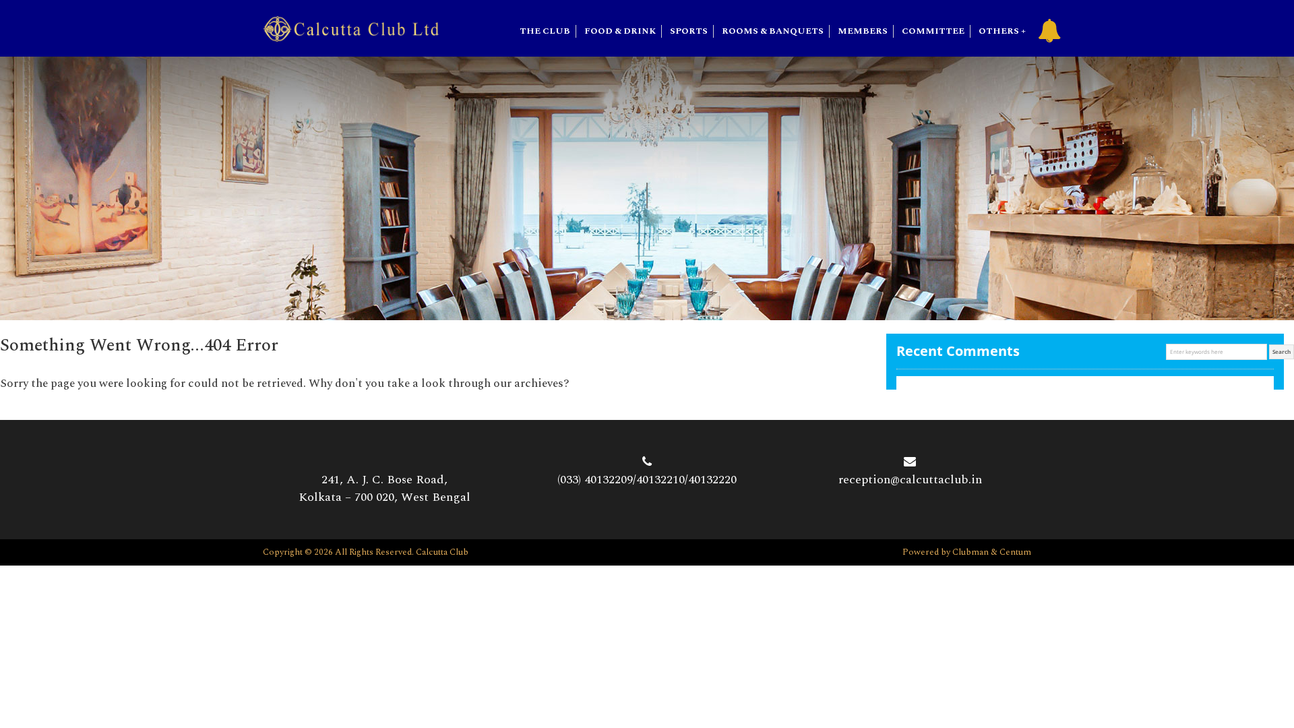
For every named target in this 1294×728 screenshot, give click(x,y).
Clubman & (975, 552)
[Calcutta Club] (351, 28)
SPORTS (689, 31)
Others (999, 31)
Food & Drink (620, 31)
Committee (933, 31)
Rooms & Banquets (773, 31)
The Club (545, 31)
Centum (1015, 552)
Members (863, 31)
